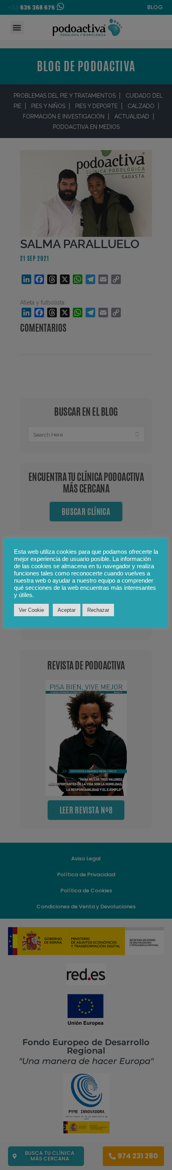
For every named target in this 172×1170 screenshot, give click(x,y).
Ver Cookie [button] (31, 610)
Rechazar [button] (98, 610)
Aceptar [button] (67, 610)
